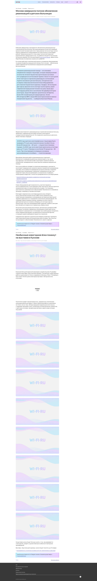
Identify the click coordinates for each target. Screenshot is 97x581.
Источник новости (55, 229)
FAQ (16, 564)
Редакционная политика (20, 572)
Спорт (66, 2)
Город (58, 2)
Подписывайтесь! (21, 225)
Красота (52, 2)
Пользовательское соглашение (22, 566)
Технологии (45, 2)
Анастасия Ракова (45, 57)
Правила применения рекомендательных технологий (26, 574)
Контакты (17, 570)
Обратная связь (19, 568)
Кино (39, 2)
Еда (62, 2)
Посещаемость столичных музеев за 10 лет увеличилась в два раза (35, 550)
